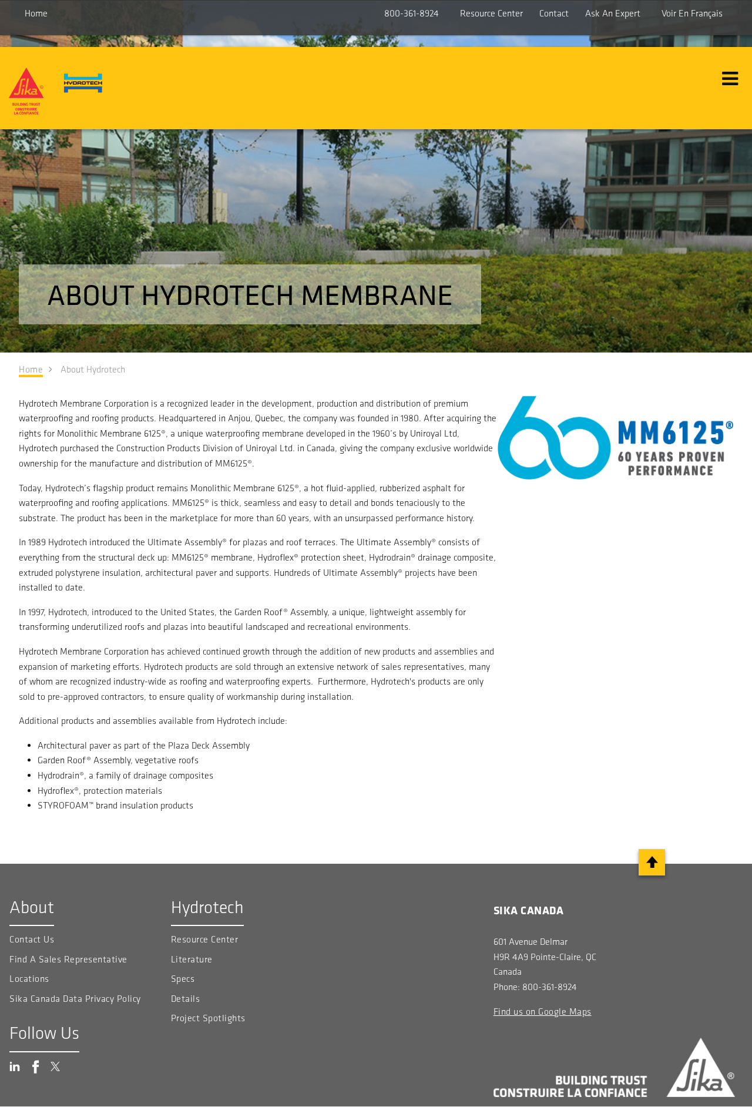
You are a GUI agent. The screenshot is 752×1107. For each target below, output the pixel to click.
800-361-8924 (411, 13)
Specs (183, 978)
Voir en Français (692, 13)
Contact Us (31, 939)
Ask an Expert (612, 13)
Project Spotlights (208, 1018)
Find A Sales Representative (68, 959)
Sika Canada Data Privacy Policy (76, 998)
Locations (29, 978)
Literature (192, 959)
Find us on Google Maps (543, 1011)
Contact (554, 13)
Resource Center (491, 13)
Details (185, 998)
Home (36, 13)
